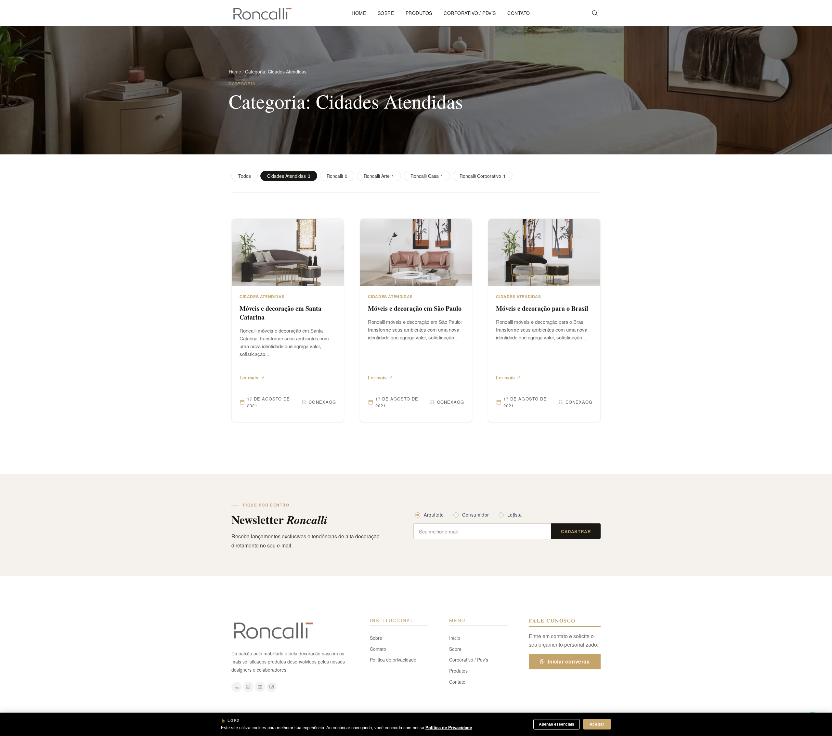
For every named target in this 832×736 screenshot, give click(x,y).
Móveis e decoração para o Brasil (542, 308)
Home (359, 13)
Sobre (386, 13)
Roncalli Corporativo (483, 176)
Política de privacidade (393, 659)
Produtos (419, 13)
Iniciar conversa (569, 661)
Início (454, 638)
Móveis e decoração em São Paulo (415, 308)
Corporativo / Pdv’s (470, 13)
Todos (244, 176)
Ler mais (249, 377)
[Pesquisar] (595, 13)
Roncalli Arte (379, 176)
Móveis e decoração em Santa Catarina (280, 313)
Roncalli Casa (426, 176)
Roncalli (337, 176)
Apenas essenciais (556, 724)
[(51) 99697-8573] (236, 687)
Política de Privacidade (448, 727)
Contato (518, 13)
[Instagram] (271, 687)
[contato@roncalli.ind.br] (260, 687)
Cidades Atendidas (288, 176)
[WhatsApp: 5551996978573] (248, 687)
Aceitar (597, 724)
